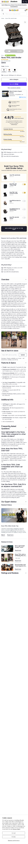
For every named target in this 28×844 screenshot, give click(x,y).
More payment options (14, 87)
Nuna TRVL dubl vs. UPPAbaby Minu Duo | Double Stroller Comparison (20, 555)
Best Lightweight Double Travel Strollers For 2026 (20, 546)
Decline (14, 836)
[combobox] (14, 14)
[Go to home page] (14, 10)
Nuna (2, 55)
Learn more (13, 102)
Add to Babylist (14, 79)
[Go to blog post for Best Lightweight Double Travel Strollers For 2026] (7, 548)
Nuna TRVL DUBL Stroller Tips (9, 526)
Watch (3, 535)
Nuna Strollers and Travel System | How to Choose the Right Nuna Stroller (21, 565)
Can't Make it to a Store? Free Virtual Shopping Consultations (14, 5)
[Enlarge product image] (25, 22)
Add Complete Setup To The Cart (14, 229)
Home (2, 18)
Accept (14, 833)
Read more (10, 535)
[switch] (24, 184)
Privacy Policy (16, 829)
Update (23, 355)
